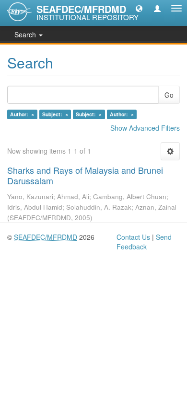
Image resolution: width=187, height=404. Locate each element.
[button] (139, 8)
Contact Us (133, 237)
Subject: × (55, 114)
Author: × (22, 114)
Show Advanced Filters (145, 128)
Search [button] (26, 34)
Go (169, 95)
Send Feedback (144, 241)
